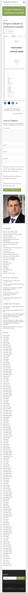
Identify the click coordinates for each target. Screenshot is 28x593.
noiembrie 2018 (7, 494)
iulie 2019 (6, 480)
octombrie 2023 (7, 393)
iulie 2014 (6, 560)
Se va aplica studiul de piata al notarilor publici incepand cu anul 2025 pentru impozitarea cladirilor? (14, 316)
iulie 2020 (6, 459)
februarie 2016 (7, 545)
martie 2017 (6, 524)
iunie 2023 (6, 400)
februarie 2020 (7, 468)
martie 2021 (6, 446)
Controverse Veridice (9, 252)
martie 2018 (6, 507)
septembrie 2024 (7, 374)
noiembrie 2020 (7, 453)
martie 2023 (6, 405)
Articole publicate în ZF (9, 237)
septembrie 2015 (7, 553)
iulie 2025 (6, 357)
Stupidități (6, 268)
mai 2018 (5, 504)
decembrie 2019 (7, 471)
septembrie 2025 (7, 354)
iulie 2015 (6, 555)
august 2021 (6, 437)
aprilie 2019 (6, 485)
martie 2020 (6, 466)
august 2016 (6, 534)
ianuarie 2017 (7, 526)
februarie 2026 (7, 345)
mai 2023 (5, 402)
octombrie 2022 (7, 413)
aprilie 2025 (6, 362)
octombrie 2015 (7, 551)
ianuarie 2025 (7, 368)
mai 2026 (5, 340)
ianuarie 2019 (7, 490)
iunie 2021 (6, 441)
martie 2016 (6, 543)
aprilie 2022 (6, 424)
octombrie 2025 (7, 352)
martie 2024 (6, 385)
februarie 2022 (7, 427)
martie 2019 (6, 487)
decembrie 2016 (7, 528)
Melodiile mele (7, 263)
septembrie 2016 (7, 533)
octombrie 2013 (7, 565)
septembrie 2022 (7, 415)
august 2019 (6, 478)
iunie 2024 (6, 379)
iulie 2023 (6, 398)
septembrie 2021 (7, 436)
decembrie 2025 (7, 349)
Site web (5, 158)
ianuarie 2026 (7, 347)
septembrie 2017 (7, 516)
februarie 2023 (7, 407)
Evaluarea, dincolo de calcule (11, 256)
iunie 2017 (6, 519)
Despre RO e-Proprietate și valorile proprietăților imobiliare (12, 288)
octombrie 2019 (7, 475)
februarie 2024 (7, 386)
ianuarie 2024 (7, 388)
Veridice (5, 271)
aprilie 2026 (6, 342)
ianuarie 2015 (7, 558)
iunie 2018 (6, 502)
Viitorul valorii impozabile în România (13, 284)
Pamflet (5, 266)
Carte (5, 20)
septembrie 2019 (7, 476)
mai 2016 (5, 539)
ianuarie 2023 (7, 408)
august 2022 (6, 417)
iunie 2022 (6, 420)
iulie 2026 (6, 337)
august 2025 (6, 356)
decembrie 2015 (7, 548)
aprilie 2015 (6, 556)
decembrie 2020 (7, 451)
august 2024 (6, 376)
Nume (5, 145)
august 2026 (6, 335)
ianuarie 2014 (7, 563)
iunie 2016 (6, 538)
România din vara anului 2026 (11, 280)
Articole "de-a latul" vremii (10, 231)
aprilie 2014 (6, 562)
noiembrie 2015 (7, 550)
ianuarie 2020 (7, 470)
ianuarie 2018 (7, 511)
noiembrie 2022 (7, 412)
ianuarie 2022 (7, 429)
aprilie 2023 (6, 403)
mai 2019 (5, 483)
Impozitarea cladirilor (9, 259)
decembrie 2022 (7, 410)
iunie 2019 (6, 482)
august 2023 (6, 396)
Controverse (6, 251)
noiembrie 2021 (7, 432)
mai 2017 (5, 521)
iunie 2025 (6, 359)
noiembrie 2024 (7, 371)
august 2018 (6, 499)
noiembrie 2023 (7, 391)
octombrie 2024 (7, 373)
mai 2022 (5, 422)
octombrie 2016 (7, 531)
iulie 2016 (6, 536)
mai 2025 (5, 361)
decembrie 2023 (7, 390)
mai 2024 (5, 381)
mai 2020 (5, 463)
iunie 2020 (6, 461)
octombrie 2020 (7, 454)
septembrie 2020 (7, 456)
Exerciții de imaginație (9, 258)
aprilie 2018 (6, 505)
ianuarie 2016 (7, 546)
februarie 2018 (7, 509)
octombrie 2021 (7, 434)
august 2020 (6, 458)
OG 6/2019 (6, 264)
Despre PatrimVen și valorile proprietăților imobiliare (11, 293)
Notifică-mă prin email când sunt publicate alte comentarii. (12, 177)
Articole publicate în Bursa (10, 233)
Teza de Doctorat (18, 113)
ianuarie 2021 (7, 449)
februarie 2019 (7, 488)
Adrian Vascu (9, 29)
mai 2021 (5, 442)
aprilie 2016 (6, 541)
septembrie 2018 (7, 497)
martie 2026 (6, 344)
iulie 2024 (6, 378)
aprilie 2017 (6, 522)
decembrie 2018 (7, 492)
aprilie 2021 (6, 444)
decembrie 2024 (7, 369)
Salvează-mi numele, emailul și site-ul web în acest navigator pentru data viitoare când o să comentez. (13, 169)
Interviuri (5, 261)
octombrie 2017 (7, 514)
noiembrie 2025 (7, 351)
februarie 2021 (7, 448)
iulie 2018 (6, 500)
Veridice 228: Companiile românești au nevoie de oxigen (12, 109)
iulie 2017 (6, 517)
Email (5, 151)
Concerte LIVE (7, 249)
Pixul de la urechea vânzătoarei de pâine (13, 327)
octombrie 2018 (7, 495)
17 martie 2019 (9, 31)
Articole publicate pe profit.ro (11, 242)
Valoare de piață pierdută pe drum (12, 298)
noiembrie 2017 (7, 512)
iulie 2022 (6, 419)
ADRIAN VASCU (10, 2)
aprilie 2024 (6, 383)
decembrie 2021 (7, 431)
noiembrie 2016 (7, 529)
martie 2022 (6, 425)
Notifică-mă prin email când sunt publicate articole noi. (12, 184)
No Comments (9, 33)
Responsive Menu (24, 2)
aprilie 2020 (6, 465)
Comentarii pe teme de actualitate (12, 247)
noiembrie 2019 (7, 473)
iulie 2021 (6, 439)
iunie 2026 (6, 339)
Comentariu (6, 128)
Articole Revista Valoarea (10, 244)
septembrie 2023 (7, 395)
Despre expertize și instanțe (10, 254)
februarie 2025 (7, 366)
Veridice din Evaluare (9, 273)
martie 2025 (6, 364)
